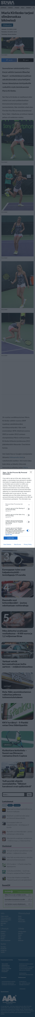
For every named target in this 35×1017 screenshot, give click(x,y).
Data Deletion (7, 544)
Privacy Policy (28, 544)
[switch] (28, 509)
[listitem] (17, 504)
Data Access (17, 544)
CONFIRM (10, 538)
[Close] (31, 472)
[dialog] (17, 508)
